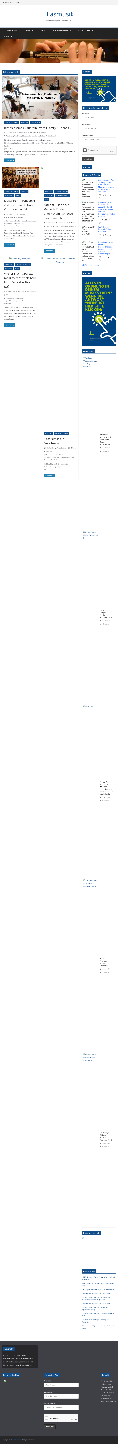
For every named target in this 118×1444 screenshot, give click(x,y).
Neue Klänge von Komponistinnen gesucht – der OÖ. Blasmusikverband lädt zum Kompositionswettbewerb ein (106, 209)
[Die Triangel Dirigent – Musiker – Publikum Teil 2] (90, 1139)
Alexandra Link (22, 132)
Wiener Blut (7, 303)
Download (8, 36)
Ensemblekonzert (31, 221)
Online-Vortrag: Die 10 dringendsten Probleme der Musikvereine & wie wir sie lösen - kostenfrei (106, 186)
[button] (20, 30)
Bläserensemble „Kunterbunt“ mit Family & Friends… (37, 128)
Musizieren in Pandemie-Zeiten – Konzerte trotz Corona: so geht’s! (20, 205)
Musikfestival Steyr (20, 298)
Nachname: (86, 124)
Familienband (41, 136)
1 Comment (48, 226)
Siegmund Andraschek (23, 264)
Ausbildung (48, 191)
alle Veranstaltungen (90, 265)
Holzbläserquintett (19, 223)
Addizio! (57, 226)
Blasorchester (70, 457)
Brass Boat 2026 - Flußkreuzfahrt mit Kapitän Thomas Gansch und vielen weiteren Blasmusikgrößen (106, 248)
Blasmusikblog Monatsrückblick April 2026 (96, 1293)
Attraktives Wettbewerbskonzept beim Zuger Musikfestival (106, 440)
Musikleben (30, 31)
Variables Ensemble (51, 136)
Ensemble (34, 136)
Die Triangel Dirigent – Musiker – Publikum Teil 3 (106, 614)
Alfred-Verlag (18, 136)
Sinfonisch (24, 191)
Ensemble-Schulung (11, 122)
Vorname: (86, 113)
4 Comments (42, 132)
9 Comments (19, 217)
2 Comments (105, 972)
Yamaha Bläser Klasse (57, 460)
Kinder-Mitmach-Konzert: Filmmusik (104, 962)
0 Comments (9, 295)
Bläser (47, 455)
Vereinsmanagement (62, 31)
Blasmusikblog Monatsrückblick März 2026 (96, 1303)
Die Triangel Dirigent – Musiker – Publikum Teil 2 (106, 1136)
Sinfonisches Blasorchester (24, 301)
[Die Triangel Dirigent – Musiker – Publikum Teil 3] (90, 617)
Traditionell (9, 195)
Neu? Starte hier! (11, 31)
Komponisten (9, 264)
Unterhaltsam (35, 122)
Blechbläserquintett (20, 221)
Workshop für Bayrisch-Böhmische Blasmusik (106, 229)
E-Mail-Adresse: (88, 136)
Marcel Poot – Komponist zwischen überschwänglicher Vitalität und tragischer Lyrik (106, 788)
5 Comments (48, 451)
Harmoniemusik (8, 223)
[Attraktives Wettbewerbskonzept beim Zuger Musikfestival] (90, 443)
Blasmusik (59, 14)
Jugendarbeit (48, 195)
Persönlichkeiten (85, 31)
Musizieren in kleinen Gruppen (12, 226)
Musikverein (47, 460)
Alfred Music (9, 136)
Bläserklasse (72, 226)
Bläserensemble (26, 136)
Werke (44, 31)
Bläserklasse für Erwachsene (51, 457)
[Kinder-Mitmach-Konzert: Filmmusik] (90, 965)
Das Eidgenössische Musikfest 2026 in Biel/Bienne (98, 1289)
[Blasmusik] (59, 41)
